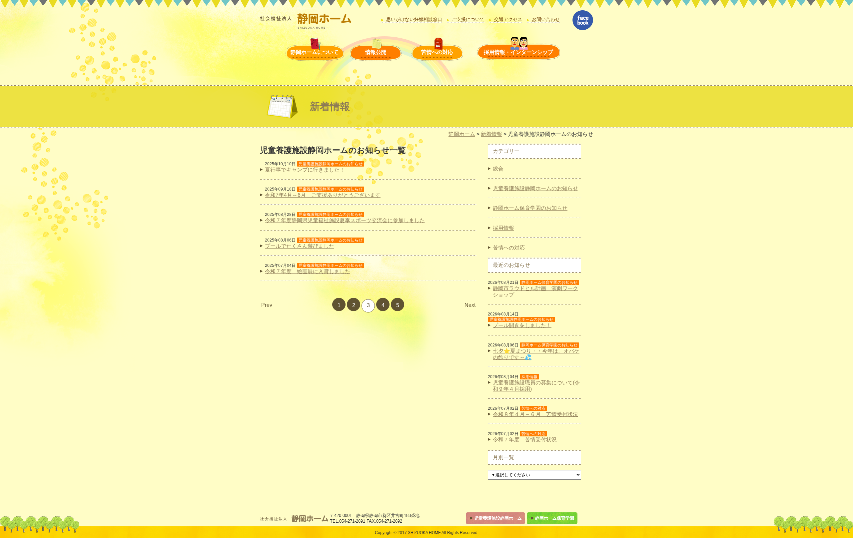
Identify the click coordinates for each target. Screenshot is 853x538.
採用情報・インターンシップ (518, 52)
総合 (498, 169)
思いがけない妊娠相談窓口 (414, 19)
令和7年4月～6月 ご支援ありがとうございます (323, 195)
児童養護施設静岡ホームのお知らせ (535, 188)
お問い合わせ (546, 19)
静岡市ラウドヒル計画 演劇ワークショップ (535, 291)
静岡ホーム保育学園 (554, 518)
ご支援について (468, 19)
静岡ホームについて (315, 52)
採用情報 (503, 228)
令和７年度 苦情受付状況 (525, 439)
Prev (266, 305)
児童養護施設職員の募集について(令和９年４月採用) (536, 386)
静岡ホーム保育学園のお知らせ (530, 208)
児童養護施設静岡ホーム (498, 518)
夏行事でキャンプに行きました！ (305, 170)
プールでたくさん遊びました (299, 246)
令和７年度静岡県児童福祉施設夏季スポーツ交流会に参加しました (345, 220)
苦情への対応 (437, 52)
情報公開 (376, 52)
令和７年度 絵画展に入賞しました (307, 271)
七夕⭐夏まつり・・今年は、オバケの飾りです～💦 (536, 354)
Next (469, 305)
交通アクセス (508, 19)
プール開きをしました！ (522, 325)
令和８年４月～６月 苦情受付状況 (535, 414)
